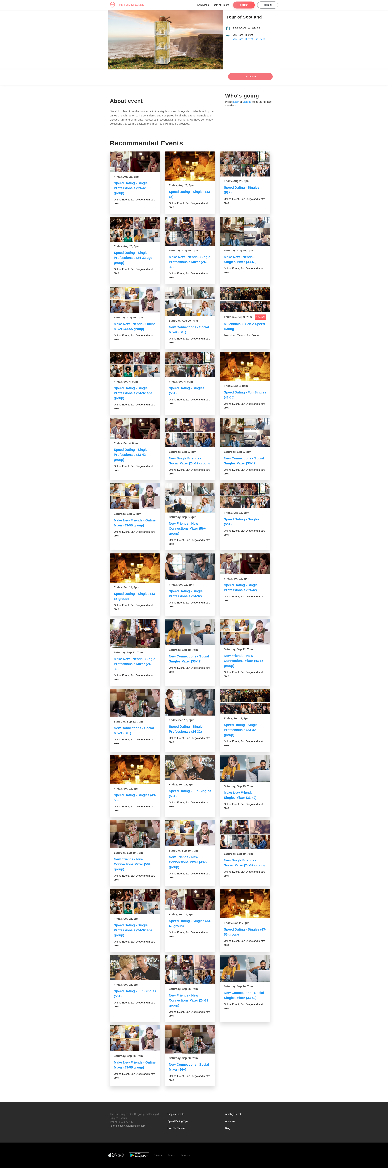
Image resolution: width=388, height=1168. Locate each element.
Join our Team (221, 5)
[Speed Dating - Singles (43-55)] (190, 166)
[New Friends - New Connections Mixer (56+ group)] (190, 498)
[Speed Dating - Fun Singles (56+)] (190, 767)
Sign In (268, 5)
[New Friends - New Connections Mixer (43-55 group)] (245, 632)
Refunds (185, 1155)
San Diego (203, 5)
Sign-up (247, 102)
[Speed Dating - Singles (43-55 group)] (135, 568)
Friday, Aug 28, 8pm (126, 176)
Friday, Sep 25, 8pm (126, 918)
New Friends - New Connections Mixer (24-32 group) (188, 1000)
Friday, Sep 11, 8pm (236, 512)
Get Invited (250, 76)
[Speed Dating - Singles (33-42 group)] (190, 899)
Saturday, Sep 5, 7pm (182, 451)
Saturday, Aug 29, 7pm (183, 250)
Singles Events (175, 1114)
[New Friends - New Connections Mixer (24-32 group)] (190, 969)
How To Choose (176, 1128)
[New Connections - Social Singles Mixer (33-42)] (245, 432)
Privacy (158, 1155)
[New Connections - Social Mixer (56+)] (190, 301)
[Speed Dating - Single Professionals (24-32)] (190, 566)
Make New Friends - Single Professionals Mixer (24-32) (189, 262)
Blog (227, 1128)
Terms (171, 1155)
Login (236, 102)
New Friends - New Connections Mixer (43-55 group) (243, 661)
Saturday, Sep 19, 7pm (238, 786)
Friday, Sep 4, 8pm (126, 381)
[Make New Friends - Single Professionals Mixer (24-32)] (190, 231)
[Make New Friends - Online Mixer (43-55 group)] (135, 300)
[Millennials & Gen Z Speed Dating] (245, 299)
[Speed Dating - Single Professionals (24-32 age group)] (135, 229)
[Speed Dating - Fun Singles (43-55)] (245, 366)
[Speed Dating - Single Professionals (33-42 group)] (135, 161)
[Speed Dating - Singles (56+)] (245, 164)
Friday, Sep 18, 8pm (181, 720)
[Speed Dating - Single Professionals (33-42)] (245, 563)
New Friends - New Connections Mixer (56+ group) (187, 528)
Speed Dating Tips (177, 1121)
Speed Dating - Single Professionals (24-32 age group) (133, 258)
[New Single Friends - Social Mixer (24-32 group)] (190, 432)
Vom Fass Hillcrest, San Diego (248, 39)
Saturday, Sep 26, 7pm (183, 988)
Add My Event (233, 1114)
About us (230, 1121)
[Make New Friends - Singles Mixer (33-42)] (245, 231)
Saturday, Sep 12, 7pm (128, 652)
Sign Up (244, 5)
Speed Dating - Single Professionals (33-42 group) (130, 188)
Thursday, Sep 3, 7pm (238, 317)
